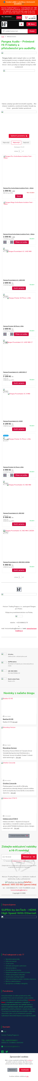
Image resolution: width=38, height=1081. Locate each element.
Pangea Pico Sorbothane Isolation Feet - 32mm (18, 188)
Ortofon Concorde (9, 783)
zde (27, 1076)
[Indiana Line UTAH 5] (19, 805)
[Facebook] (3, 1052)
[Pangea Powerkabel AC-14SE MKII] (19, 263)
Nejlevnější (16, 142)
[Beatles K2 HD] (19, 706)
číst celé (14, 722)
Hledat (32, 31)
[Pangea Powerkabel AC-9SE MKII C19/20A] (19, 545)
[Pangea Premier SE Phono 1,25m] (19, 309)
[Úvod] (8, 24)
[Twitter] (8, 1052)
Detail (19, 196)
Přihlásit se (27, 857)
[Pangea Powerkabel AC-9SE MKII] (19, 496)
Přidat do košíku (21, 242)
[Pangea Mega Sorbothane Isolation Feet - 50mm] (19, 217)
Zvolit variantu (19, 288)
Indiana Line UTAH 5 (10, 819)
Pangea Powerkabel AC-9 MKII (12, 421)
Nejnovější (6, 142)
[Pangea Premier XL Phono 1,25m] (19, 450)
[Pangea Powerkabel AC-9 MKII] (19, 404)
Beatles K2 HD (8, 719)
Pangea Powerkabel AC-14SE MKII (14, 280)
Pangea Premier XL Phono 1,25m (13, 467)
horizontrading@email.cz (19, 890)
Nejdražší (26, 142)
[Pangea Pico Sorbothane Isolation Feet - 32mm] (19, 171)
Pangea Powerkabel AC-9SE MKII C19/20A (16, 562)
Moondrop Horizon (10, 748)
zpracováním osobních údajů (18, 861)
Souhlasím (25, 1070)
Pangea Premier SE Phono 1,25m (13, 326)
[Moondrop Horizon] (19, 734)
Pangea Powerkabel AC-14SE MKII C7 (15, 372)
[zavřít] (35, 8)
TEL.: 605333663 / (6, 17)
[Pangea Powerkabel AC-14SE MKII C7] (19, 355)
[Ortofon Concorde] (19, 770)
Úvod (2, 37)
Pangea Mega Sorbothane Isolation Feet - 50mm (18, 234)
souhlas (29, 1060)
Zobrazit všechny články (17, 836)
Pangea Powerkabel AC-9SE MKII (13, 513)
